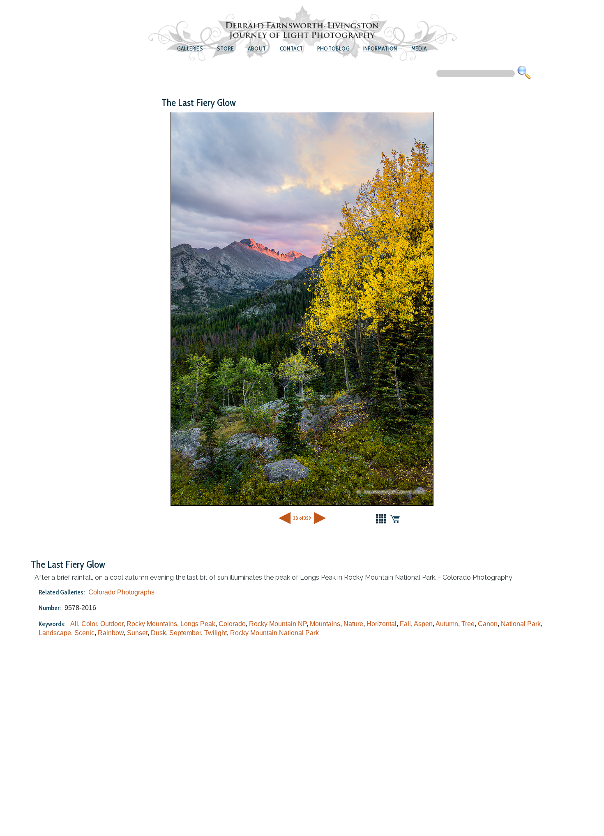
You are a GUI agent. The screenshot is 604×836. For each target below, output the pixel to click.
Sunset (137, 632)
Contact (291, 48)
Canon (488, 623)
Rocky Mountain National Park (274, 632)
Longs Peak (197, 623)
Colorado (232, 623)
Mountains (325, 623)
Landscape (55, 632)
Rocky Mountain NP (278, 623)
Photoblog (333, 48)
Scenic (84, 632)
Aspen (423, 623)
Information (380, 48)
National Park (521, 623)
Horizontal (382, 623)
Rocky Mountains (152, 623)
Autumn (447, 623)
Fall (405, 623)
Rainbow (111, 632)
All (74, 623)
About (257, 48)
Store (225, 48)
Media (419, 48)
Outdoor (111, 623)
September (185, 632)
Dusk (158, 632)
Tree (468, 623)
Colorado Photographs (121, 592)
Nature (353, 623)
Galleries (190, 48)
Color (89, 623)
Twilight (215, 632)
